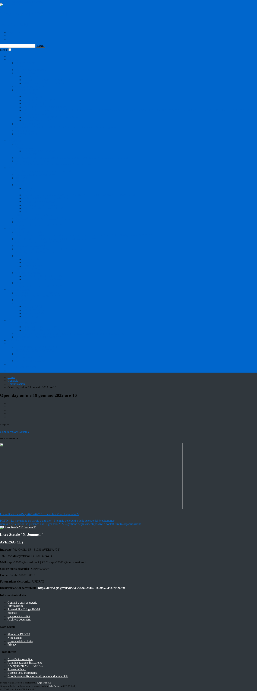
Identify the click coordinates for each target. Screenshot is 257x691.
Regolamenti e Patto (27, 90)
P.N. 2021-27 (15, 364)
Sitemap (12, 612)
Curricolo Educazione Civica (40, 120)
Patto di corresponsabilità (30, 245)
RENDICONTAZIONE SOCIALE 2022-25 (49, 100)
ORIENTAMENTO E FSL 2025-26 (44, 83)
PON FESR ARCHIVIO (30, 360)
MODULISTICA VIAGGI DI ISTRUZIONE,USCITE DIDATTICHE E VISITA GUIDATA (71, 157)
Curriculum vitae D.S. (28, 123)
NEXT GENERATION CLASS (42, 330)
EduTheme (54, 686)
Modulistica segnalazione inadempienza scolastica (44, 171)
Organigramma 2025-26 (29, 86)
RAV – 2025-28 (32, 96)
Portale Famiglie (32, 265)
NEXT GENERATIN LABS (40, 326)
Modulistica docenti (26, 191)
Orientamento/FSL (19, 289)
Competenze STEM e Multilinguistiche (38, 337)
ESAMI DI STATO (27, 154)
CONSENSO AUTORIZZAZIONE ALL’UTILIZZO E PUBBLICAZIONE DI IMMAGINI (79, 194)
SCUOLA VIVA (18, 340)
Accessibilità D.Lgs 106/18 (24, 609)
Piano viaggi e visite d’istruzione (34, 161)
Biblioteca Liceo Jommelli (30, 69)
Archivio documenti (19, 619)
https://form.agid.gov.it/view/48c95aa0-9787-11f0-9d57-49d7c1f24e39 (81, 587)
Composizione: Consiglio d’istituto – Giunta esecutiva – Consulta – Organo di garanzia (66, 127)
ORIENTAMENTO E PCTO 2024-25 (38, 296)
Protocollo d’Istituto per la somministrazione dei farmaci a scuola (53, 164)
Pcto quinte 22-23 (33, 313)
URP (18, 137)
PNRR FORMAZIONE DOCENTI (36, 347)
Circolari (20, 144)
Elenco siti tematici (19, 616)
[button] (9, 49)
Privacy (19, 222)
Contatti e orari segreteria (22, 602)
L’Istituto (13, 59)
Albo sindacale (24, 181)
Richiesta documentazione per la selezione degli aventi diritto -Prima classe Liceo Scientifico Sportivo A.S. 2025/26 (83, 235)
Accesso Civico (17, 669)
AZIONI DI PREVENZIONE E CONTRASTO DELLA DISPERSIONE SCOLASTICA (69, 333)
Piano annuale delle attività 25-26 (35, 174)
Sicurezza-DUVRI (26, 134)
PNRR (12, 320)
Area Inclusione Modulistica (39, 201)
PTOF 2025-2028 (33, 103)
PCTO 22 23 (22, 303)
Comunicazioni (24, 147)
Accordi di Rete (24, 130)
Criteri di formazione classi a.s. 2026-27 (38, 242)
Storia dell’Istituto (25, 62)
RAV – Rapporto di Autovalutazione (44, 106)
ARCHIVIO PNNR (27, 323)
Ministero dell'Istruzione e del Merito (22, 1)
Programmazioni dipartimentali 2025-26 (38, 225)
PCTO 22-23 (30, 316)
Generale (13, 380)
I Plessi (19, 66)
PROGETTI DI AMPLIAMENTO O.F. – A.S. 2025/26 (56, 79)
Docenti (12, 167)
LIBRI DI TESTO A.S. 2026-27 (34, 215)
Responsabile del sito (20, 641)
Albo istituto (22, 178)
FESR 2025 (22, 353)
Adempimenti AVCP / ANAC (25, 666)
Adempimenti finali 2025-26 (39, 150)
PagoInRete (29, 262)
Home (11, 56)
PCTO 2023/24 (24, 299)
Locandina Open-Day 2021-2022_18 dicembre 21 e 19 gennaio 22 (39, 514)
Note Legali (15, 637)
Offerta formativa (25, 73)
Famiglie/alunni (17, 228)
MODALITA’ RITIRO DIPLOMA (44, 276)
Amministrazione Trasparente (25, 662)
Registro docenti (32, 188)
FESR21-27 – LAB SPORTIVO (34, 350)
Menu (3, 49)
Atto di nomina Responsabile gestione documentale (38, 676)
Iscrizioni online (32, 259)
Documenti (14, 140)
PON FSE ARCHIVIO (29, 357)
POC (11, 370)
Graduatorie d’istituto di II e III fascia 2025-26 (42, 218)
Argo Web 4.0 (44, 682)
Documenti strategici (27, 93)
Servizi (19, 184)
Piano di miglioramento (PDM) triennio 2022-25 (51, 117)
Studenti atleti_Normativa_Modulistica (45, 198)
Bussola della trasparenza (22, 672)
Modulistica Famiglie (27, 272)
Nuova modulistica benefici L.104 (43, 208)
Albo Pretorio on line (20, 659)
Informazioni (15, 606)
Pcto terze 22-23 (32, 306)
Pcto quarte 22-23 (33, 309)
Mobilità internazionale (28, 232)
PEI (25, 211)
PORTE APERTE (26, 367)
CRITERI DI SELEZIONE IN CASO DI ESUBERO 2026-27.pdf (55, 238)
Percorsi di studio (33, 76)
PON (11, 343)
